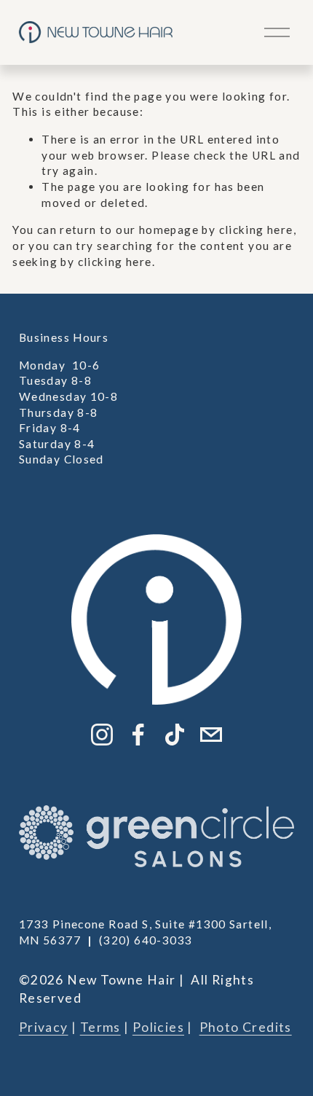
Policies (158, 1027)
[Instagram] (102, 734)
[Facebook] (138, 734)
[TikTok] (174, 734)
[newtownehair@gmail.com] (211, 734)
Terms (100, 1027)
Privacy (43, 1027)
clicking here (256, 229)
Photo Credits (245, 1027)
